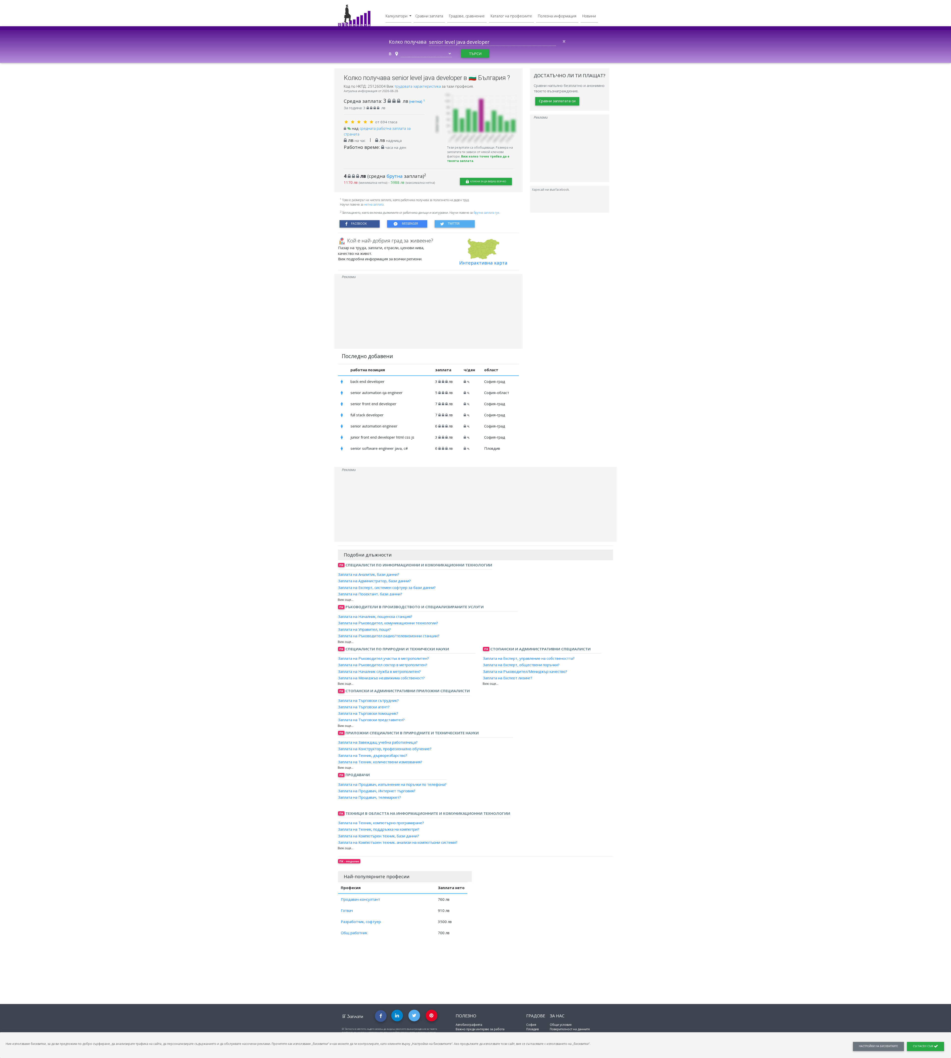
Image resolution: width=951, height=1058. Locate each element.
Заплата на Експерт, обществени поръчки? (521, 664)
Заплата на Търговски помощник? (368, 713)
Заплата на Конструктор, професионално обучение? (384, 748)
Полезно (466, 1016)
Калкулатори (397, 15)
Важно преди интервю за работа (480, 1029)
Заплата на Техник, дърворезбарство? (372, 755)
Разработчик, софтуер (361, 921)
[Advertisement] (428, 314)
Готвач (347, 910)
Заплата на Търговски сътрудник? (368, 700)
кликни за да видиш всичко (488, 181)
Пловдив (532, 1029)
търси (475, 53)
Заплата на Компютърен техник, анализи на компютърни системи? (397, 842)
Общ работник (354, 932)
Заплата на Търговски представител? (371, 719)
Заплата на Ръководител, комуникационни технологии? (388, 622)
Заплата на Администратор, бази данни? (374, 580)
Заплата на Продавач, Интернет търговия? (376, 790)
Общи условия (561, 1025)
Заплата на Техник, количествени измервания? (380, 761)
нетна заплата (374, 204)
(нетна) (417, 101)
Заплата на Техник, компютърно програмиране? (381, 822)
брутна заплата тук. (487, 213)
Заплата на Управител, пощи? (364, 629)
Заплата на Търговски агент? (364, 706)
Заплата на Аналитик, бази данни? (368, 574)
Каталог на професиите (511, 15)
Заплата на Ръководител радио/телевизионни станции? (388, 635)
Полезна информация (557, 15)
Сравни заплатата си (557, 101)
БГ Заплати (353, 1016)
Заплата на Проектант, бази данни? (370, 593)
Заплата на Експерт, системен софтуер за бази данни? (387, 587)
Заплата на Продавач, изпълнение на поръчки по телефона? (392, 784)
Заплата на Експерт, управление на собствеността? (529, 658)
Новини (589, 15)
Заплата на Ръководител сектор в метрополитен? (382, 664)
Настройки (878, 1046)
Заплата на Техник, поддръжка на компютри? (378, 829)
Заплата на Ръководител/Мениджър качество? (525, 671)
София (531, 1025)
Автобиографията (469, 1025)
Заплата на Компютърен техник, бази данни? (378, 835)
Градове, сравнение (467, 15)
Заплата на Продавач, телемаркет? (369, 797)
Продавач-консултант (360, 899)
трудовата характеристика (418, 86)
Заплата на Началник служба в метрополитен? (379, 671)
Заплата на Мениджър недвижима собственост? (381, 677)
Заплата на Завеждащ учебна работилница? (378, 742)
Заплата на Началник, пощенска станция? (375, 616)
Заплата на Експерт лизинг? (507, 677)
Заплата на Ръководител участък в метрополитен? (383, 658)
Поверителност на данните (570, 1029)
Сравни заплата (429, 15)
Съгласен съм (923, 1046)
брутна (395, 176)
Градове (535, 1016)
